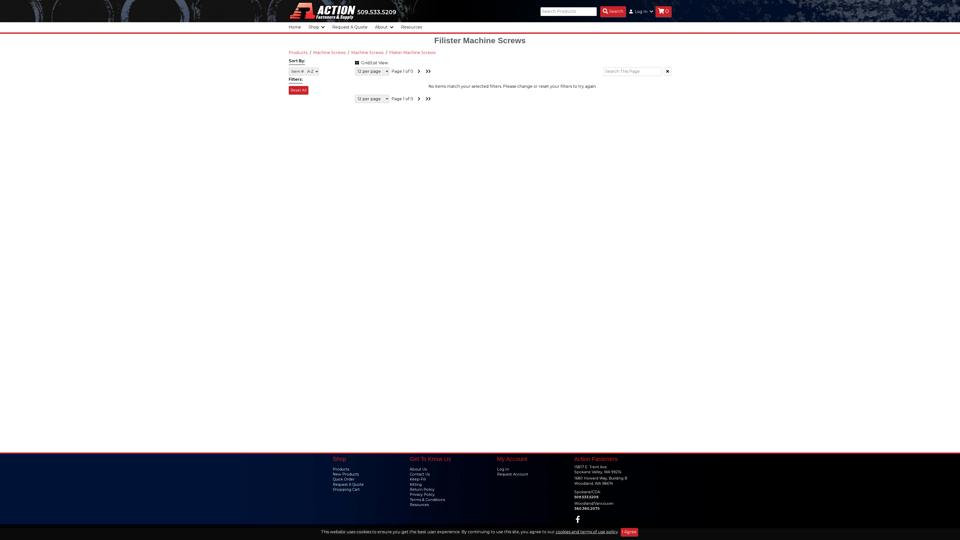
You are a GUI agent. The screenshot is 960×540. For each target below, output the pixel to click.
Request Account (512, 474)
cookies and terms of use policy (587, 532)
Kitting (416, 484)
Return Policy (422, 489)
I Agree (629, 532)
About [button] (382, 27)
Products (298, 52)
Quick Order (343, 479)
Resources (411, 27)
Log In (503, 469)
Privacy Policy (422, 494)
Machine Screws (329, 52)
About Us (418, 469)
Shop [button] (314, 27)
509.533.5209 (376, 12)
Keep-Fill (418, 479)
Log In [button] (641, 11)
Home (295, 27)
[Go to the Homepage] (322, 10)
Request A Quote (350, 27)
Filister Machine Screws (412, 52)
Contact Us (420, 474)
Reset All (298, 90)
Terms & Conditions (427, 500)
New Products (346, 474)
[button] (379, 62)
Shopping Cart (346, 489)
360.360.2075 (587, 508)
